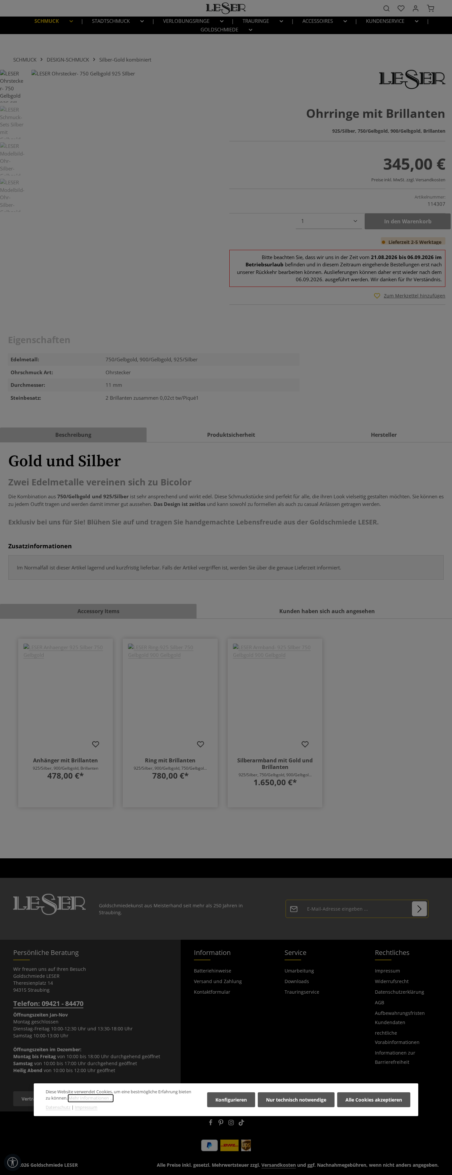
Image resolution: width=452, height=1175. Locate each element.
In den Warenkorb (407, 221)
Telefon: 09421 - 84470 (48, 1003)
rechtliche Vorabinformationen (397, 1037)
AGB (379, 1002)
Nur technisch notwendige (296, 1100)
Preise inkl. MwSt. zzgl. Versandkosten (408, 180)
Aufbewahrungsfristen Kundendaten (400, 1017)
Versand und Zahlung (218, 981)
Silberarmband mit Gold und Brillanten (275, 763)
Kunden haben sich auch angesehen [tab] (327, 611)
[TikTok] (241, 1123)
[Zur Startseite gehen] (226, 8)
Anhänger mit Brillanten (65, 760)
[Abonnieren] (419, 908)
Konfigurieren (231, 1100)
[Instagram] (232, 1123)
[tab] (73, 435)
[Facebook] (211, 1123)
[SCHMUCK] (51, 21)
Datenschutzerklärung (399, 992)
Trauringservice (302, 992)
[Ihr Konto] (415, 8)
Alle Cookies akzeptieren (373, 1100)
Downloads (297, 981)
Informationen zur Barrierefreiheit (395, 1057)
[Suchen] (386, 8)
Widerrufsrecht (392, 981)
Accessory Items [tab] (98, 611)
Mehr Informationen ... (90, 1098)
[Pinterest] (221, 1123)
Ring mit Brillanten (170, 760)
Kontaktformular (212, 992)
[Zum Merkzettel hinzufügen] (95, 744)
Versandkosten (278, 1165)
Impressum (387, 971)
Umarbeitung (299, 971)
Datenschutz (58, 1107)
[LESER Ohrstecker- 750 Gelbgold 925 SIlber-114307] (123, 141)
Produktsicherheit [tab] (231, 434)
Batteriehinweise (212, 971)
